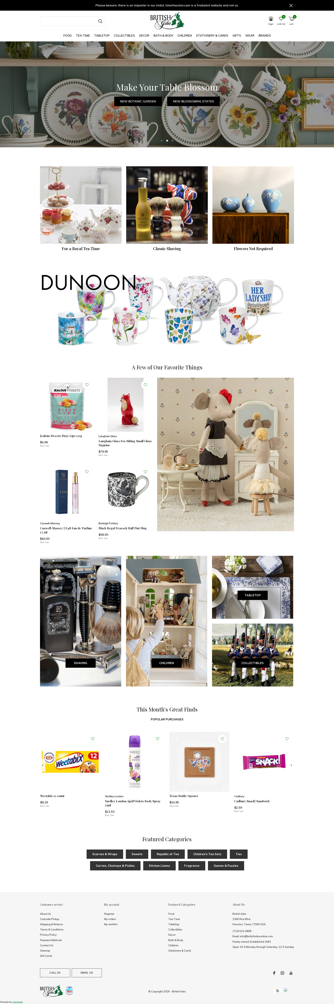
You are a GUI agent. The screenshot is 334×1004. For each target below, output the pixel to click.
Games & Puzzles (226, 866)
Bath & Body (163, 35)
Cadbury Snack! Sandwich (251, 801)
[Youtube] (291, 973)
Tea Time (83, 35)
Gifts (237, 35)
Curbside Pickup (49, 919)
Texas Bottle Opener (184, 796)
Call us (54, 972)
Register (109, 913)
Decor (144, 35)
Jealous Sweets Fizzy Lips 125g (61, 436)
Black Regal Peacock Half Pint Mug (123, 528)
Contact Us (46, 945)
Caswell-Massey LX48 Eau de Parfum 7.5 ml (66, 530)
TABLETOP (253, 595)
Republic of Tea (168, 854)
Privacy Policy (48, 934)
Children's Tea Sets (207, 854)
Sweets (137, 854)
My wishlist (110, 924)
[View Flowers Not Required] (253, 205)
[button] (161, 140)
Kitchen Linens (159, 866)
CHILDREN (166, 663)
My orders (110, 919)
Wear (249, 35)
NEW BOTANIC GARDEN (138, 101)
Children (184, 35)
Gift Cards (46, 955)
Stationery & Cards (212, 35)
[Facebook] (274, 973)
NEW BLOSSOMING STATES (193, 101)
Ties (239, 854)
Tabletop (102, 35)
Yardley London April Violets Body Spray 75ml (132, 803)
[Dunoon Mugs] (167, 311)
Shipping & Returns (51, 924)
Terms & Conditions (52, 929)
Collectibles (124, 35)
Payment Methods (51, 940)
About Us (45, 913)
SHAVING (80, 663)
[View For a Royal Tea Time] (81, 205)
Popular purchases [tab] (167, 719)
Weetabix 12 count (52, 796)
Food (67, 35)
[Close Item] (291, 5)
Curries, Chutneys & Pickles (115, 866)
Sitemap (45, 950)
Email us (87, 972)
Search (100, 21)
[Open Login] (87, 385)
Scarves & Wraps (104, 854)
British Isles (179, 991)
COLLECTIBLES (252, 663)
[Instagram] (282, 973)
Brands (265, 35)
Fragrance (191, 866)
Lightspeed (17, 1002)
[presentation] (42, 765)
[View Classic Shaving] (167, 205)
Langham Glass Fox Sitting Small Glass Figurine (125, 443)
